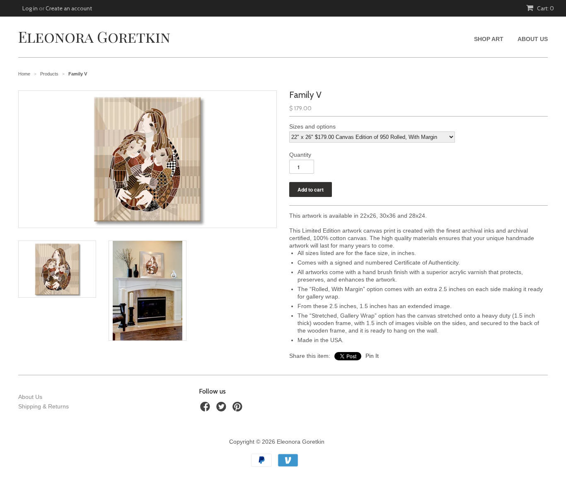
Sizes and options (312, 126)
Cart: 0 (545, 8)
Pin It (372, 355)
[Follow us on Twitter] (222, 409)
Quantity (300, 154)
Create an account (69, 8)
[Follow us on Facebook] (206, 409)
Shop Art (488, 39)
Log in (30, 8)
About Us (533, 39)
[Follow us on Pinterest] (238, 409)
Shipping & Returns (43, 406)
